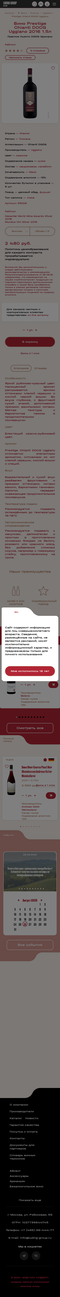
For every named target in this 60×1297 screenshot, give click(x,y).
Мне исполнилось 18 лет (30, 671)
